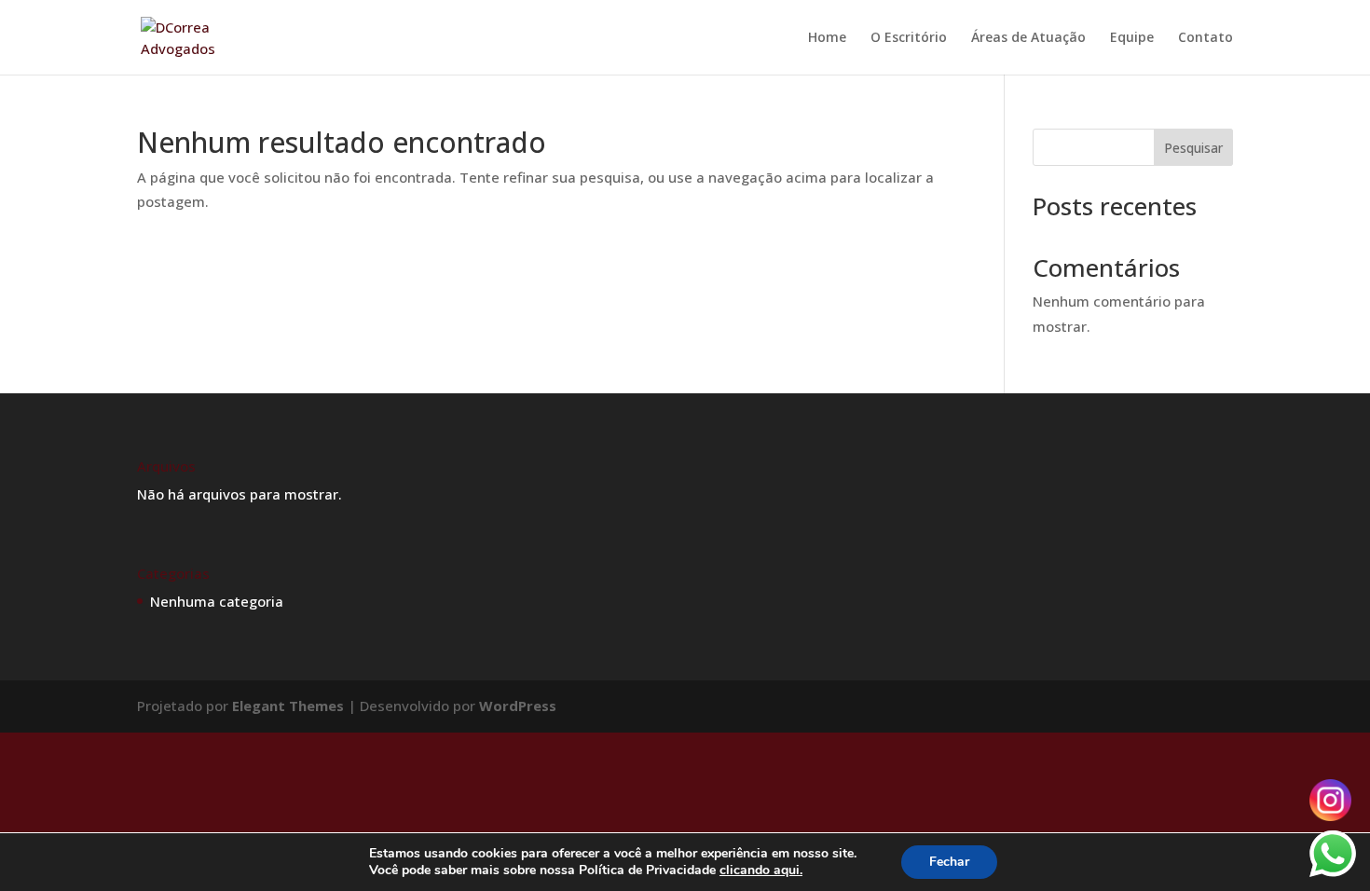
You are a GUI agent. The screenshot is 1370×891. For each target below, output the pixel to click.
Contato (1205, 38)
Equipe (1132, 38)
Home (827, 38)
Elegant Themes (288, 705)
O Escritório (908, 38)
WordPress (517, 705)
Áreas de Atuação (1028, 38)
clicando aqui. (760, 870)
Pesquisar (1193, 148)
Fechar (949, 861)
